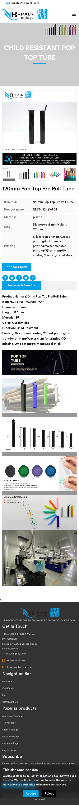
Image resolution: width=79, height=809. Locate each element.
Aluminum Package (12, 716)
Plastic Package (11, 736)
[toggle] (74, 15)
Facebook (5, 278)
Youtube (26, 278)
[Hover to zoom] (39, 127)
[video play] (7, 158)
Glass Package (10, 730)
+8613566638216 (16, 660)
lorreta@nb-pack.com (25, 3)
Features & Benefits (21, 285)
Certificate (8, 688)
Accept (31, 793)
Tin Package (9, 723)
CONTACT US (10, 702)
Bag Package (9, 750)
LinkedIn (19, 278)
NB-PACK (7, 681)
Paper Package (10, 743)
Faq (4, 695)
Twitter (12, 278)
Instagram (33, 278)
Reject (49, 793)
